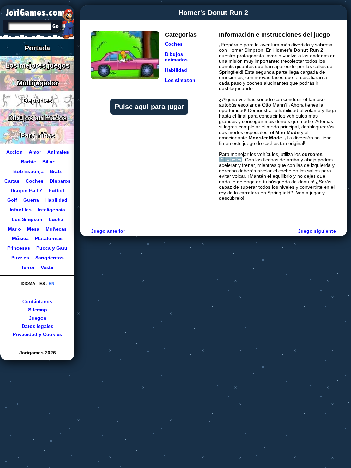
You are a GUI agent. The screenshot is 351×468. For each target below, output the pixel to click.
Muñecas (56, 229)
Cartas (12, 181)
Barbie (28, 161)
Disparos (60, 181)
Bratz (56, 171)
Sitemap (37, 309)
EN (52, 284)
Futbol (56, 190)
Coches (174, 44)
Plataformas (49, 238)
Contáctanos (37, 301)
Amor (35, 152)
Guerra (31, 200)
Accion (14, 152)
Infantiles (21, 209)
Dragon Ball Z (27, 190)
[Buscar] (55, 26)
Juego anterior (108, 231)
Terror (28, 267)
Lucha (56, 219)
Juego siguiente (317, 231)
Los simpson (180, 80)
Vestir (47, 267)
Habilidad (176, 70)
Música (20, 238)
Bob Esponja (28, 171)
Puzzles (20, 257)
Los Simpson (27, 219)
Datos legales (37, 326)
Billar (48, 161)
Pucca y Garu (52, 248)
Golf (12, 200)
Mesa (33, 229)
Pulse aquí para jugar (149, 106)
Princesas (18, 248)
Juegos (37, 318)
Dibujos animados (176, 56)
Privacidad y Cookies (37, 334)
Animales (58, 152)
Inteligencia (51, 209)
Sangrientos (49, 257)
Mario (14, 229)
